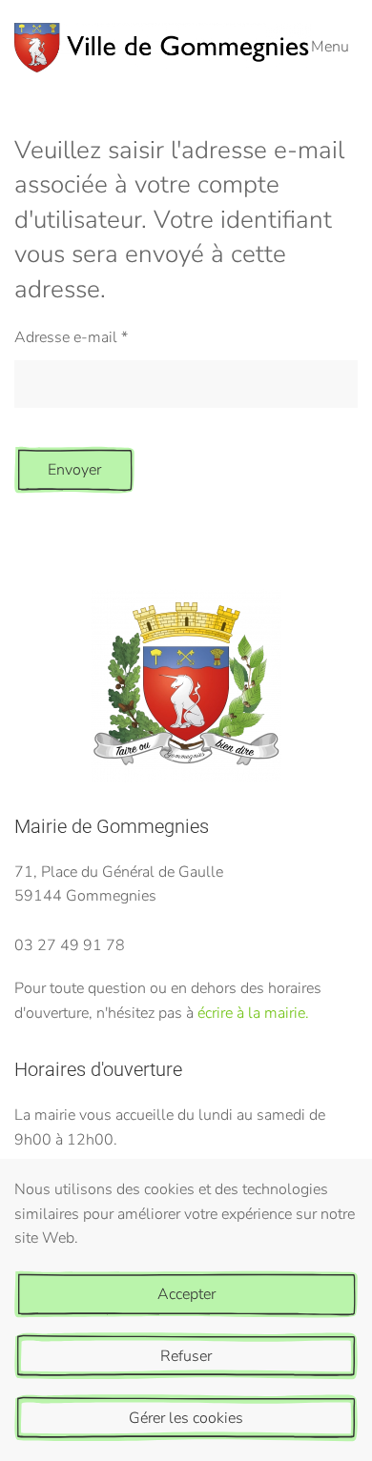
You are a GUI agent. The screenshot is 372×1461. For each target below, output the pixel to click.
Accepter (186, 1294)
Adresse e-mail (71, 337)
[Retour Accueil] (162, 47)
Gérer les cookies (186, 1418)
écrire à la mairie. (253, 1013)
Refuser (186, 1356)
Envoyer (74, 469)
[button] (334, 47)
